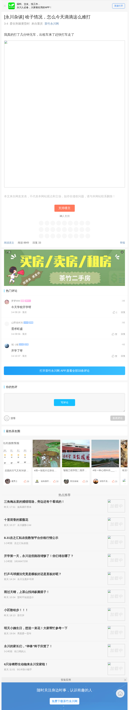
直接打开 (118, 6)
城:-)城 (14, 344)
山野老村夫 (17, 322)
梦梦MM (15, 301)
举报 (122, 242)
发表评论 (118, 418)
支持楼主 (64, 208)
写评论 (64, 402)
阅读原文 (9, 242)
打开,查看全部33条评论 (65, 370)
